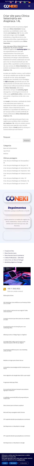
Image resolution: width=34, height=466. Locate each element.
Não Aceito (13, 463)
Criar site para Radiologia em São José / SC (15, 165)
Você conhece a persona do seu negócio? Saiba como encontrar (15, 311)
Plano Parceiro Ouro (10, 253)
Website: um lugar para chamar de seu (13, 360)
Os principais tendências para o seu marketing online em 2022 (15, 350)
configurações (21, 460)
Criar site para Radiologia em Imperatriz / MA (16, 171)
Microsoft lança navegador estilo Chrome (14, 412)
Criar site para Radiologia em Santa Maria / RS (16, 168)
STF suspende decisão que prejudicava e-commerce (16, 419)
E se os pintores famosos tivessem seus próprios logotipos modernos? (15, 389)
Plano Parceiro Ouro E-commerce (14, 255)
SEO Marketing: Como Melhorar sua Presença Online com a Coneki (17, 303)
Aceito (4, 463)
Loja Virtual (6, 151)
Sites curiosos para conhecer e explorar (13, 405)
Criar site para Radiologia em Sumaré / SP (15, 183)
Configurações (23, 463)
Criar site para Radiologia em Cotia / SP (14, 178)
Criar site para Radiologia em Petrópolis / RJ (16, 181)
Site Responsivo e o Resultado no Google (13, 426)
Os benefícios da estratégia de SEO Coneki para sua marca (16, 368)
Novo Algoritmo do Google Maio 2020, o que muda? (16, 375)
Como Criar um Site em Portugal (14, 260)
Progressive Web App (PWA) (10, 382)
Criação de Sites (9, 251)
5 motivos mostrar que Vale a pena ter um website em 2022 (16, 319)
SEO (6, 81)
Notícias (5, 153)
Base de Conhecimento (10, 148)
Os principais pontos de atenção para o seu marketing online (14, 327)
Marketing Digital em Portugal (13, 262)
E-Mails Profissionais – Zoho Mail (14, 257)
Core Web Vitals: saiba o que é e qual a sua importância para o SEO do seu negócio (14, 342)
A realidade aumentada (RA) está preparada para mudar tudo (16, 398)
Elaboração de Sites (8, 295)
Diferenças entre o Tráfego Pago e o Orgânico (15, 334)
